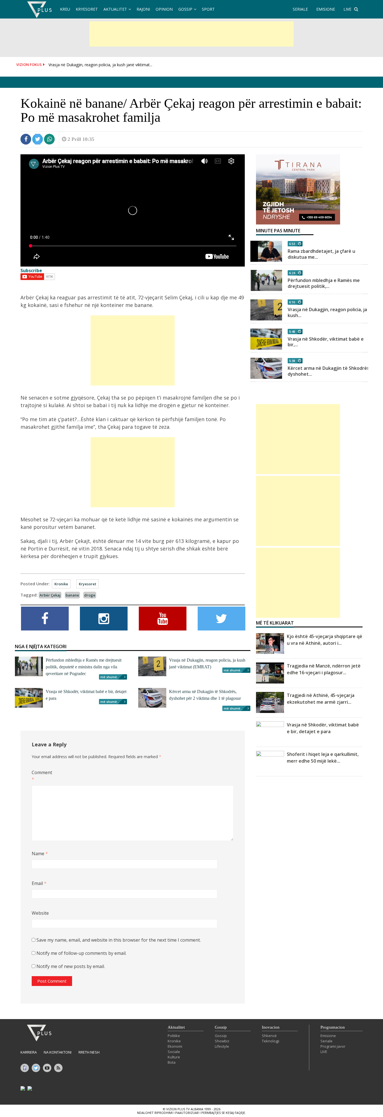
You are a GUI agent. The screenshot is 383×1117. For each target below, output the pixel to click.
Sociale (174, 1051)
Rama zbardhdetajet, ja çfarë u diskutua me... (321, 254)
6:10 (292, 302)
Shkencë (269, 1035)
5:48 (292, 331)
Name (40, 853)
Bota (172, 1062)
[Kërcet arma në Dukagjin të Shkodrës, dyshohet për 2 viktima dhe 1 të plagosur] (266, 368)
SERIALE (300, 9)
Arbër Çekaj (50, 595)
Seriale (326, 1040)
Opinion (164, 9)
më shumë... (109, 677)
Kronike (61, 583)
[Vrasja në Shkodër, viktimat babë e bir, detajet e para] (266, 339)
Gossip (185, 9)
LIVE (347, 9)
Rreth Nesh (89, 1052)
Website (40, 913)
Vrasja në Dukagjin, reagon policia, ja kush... (327, 312)
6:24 (292, 273)
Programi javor (332, 1046)
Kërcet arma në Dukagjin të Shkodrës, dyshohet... (329, 371)
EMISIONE (325, 9)
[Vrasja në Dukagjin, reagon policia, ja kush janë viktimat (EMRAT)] (266, 309)
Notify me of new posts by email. (70, 966)
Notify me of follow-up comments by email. (81, 953)
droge (89, 595)
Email (39, 883)
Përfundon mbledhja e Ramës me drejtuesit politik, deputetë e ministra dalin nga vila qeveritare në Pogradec (83, 667)
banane (72, 595)
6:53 (292, 244)
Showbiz (222, 1040)
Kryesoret (87, 9)
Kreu (65, 9)
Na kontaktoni (57, 1052)
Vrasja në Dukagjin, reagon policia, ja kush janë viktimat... (100, 64)
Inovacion (271, 1027)
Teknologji (270, 1040)
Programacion (332, 1027)
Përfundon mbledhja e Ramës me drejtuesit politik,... (324, 283)
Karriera (28, 1052)
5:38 (292, 361)
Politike (174, 1035)
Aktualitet (115, 9)
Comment (41, 775)
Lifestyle (222, 1046)
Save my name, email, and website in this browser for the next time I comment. (118, 940)
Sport (208, 9)
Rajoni (143, 9)
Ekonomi (175, 1046)
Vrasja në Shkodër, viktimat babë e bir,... (326, 342)
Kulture (174, 1056)
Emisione (328, 1035)
